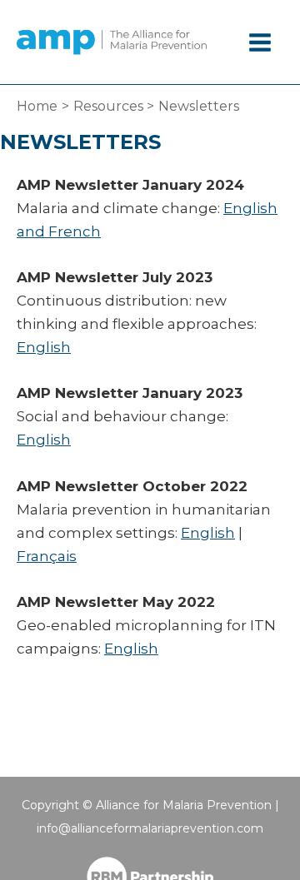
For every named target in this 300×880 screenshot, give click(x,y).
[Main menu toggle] (261, 42)
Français (47, 556)
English (44, 347)
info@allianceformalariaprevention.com (150, 828)
